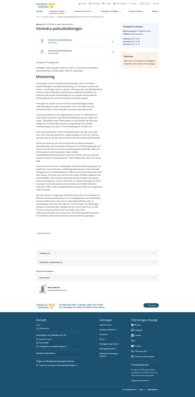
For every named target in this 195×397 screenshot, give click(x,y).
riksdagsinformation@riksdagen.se (53, 346)
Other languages (121, 3)
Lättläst (83, 3)
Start (37, 17)
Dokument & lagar (48, 17)
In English (108, 3)
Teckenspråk (95, 3)
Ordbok (134, 3)
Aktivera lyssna (145, 3)
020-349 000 (43, 343)
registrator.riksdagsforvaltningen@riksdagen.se (58, 365)
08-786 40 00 (44, 328)
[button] (58, 11)
